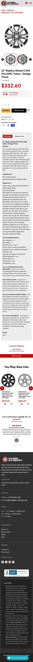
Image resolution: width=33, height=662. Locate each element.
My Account (5, 552)
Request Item (19, 110)
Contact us (5, 549)
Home (3, 10)
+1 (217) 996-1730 (14, 497)
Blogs (3, 535)
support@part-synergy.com (17, 500)
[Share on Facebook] (6, 119)
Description (7, 136)
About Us (4, 529)
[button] (15, 445)
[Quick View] (5, 404)
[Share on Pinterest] (13, 119)
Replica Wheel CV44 (12, 142)
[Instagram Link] (9, 562)
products (10, 10)
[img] (16, 419)
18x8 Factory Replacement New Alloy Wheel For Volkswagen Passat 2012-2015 (24, 395)
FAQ (2, 537)
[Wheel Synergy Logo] (11, 460)
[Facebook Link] (2, 562)
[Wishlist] (11, 404)
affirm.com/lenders (16, 622)
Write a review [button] (16, 356)
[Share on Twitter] (10, 119)
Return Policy (5, 532)
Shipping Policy (19, 136)
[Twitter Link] (6, 562)
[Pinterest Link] (13, 562)
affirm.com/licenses (11, 637)
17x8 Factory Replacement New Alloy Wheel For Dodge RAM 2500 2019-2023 (7, 395)
